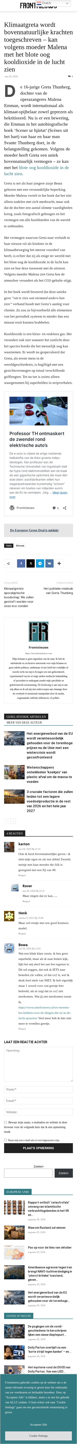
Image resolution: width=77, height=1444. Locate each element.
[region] (38, 1409)
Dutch (46, 3)
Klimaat (20, 545)
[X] (30, 563)
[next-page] (13, 821)
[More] (59, 563)
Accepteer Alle (38, 1424)
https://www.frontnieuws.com (38, 653)
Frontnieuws (38, 647)
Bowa (23, 944)
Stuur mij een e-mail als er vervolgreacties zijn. (34, 1140)
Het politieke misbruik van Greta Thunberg (58, 591)
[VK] (49, 563)
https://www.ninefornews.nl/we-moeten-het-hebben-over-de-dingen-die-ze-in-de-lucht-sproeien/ (44, 1013)
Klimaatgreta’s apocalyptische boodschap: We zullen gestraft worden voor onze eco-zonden (19, 597)
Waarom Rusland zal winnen (47, 1227)
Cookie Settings (38, 1435)
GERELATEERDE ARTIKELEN (26, 716)
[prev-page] (6, 821)
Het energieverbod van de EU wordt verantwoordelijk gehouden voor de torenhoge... (49, 1296)
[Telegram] (40, 563)
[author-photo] (38, 641)
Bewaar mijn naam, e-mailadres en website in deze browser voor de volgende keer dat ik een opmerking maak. (35, 1127)
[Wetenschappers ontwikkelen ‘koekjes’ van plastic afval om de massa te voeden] (14, 772)
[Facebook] (21, 563)
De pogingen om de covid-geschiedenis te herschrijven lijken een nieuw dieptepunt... (47, 1330)
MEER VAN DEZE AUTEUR (24, 722)
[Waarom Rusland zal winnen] (14, 1233)
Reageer (22, 875)
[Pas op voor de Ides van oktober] (14, 1252)
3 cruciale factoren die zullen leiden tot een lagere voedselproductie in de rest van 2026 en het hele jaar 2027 (50, 801)
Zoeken (39, 1166)
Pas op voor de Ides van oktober (50, 1247)
